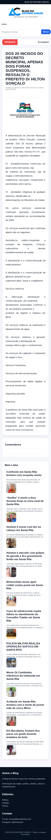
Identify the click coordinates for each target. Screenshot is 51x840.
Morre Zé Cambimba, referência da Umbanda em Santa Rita (23, 675)
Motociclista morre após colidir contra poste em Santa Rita (24, 585)
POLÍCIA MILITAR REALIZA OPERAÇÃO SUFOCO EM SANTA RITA (23, 646)
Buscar (46, 32)
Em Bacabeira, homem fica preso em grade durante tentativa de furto (23, 734)
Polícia (5, 806)
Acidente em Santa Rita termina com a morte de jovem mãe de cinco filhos (25, 704)
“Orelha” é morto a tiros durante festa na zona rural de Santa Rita (25, 501)
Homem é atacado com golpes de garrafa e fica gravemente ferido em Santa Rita (25, 556)
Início (4, 24)
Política (5, 800)
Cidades (5, 803)
